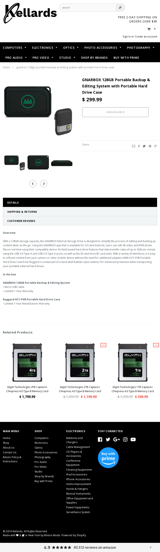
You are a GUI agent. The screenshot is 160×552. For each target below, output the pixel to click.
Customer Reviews (21, 221)
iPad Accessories (76, 474)
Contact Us (9, 452)
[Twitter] (144, 145)
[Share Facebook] (139, 145)
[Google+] (155, 145)
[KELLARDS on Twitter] (108, 440)
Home (6, 67)
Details (13, 202)
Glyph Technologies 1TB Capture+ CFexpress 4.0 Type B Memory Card (133, 389)
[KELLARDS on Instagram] (125, 440)
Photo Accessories (46, 452)
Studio (38, 471)
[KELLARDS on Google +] (116, 440)
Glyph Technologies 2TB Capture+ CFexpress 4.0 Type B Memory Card (80, 389)
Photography (43, 457)
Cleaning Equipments (79, 469)
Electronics (41, 443)
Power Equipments (77, 507)
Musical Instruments (78, 493)
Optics (38, 447)
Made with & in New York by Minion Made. (32, 535)
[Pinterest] (150, 145)
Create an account (146, 36)
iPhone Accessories (78, 479)
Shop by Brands (44, 476)
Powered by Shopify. (74, 535)
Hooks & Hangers (77, 489)
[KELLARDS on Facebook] (100, 440)
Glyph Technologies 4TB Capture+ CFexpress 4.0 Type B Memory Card (27, 389)
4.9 (47, 547)
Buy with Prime (43, 481)
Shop (6, 443)
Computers (41, 438)
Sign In (127, 36)
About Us (8, 447)
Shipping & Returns (22, 212)
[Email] (133, 145)
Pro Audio (41, 462)
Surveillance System (78, 512)
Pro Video (41, 467)
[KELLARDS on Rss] (133, 440)
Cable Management (78, 447)
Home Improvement (78, 484)
